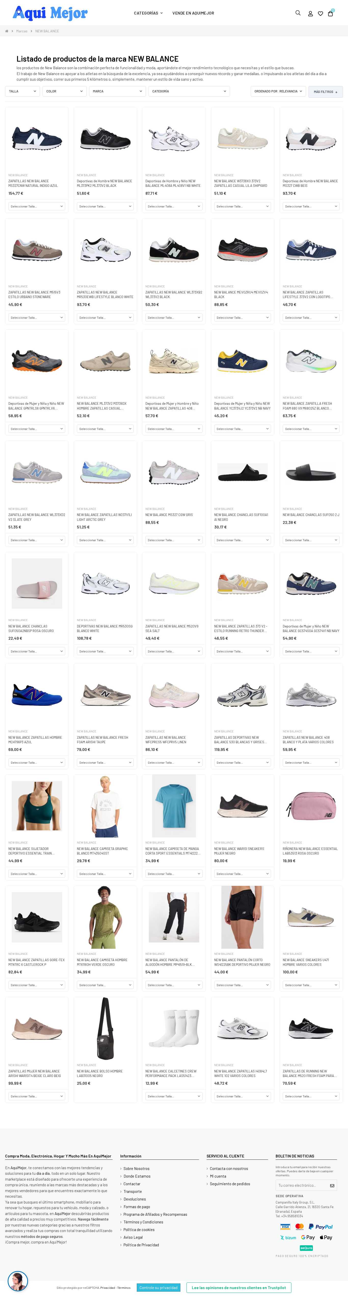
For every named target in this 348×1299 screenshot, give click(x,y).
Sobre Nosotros (137, 1168)
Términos (124, 1287)
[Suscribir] (332, 1185)
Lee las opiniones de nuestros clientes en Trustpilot (239, 1287)
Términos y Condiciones (143, 1222)
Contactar (132, 1183)
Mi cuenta (218, 1176)
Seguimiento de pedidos (230, 1183)
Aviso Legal (133, 1237)
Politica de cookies (139, 1229)
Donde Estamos (137, 1176)
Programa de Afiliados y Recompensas (155, 1214)
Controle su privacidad (159, 1287)
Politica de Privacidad (141, 1244)
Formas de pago (137, 1206)
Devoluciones (135, 1199)
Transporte (133, 1191)
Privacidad (107, 1287)
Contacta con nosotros (229, 1168)
